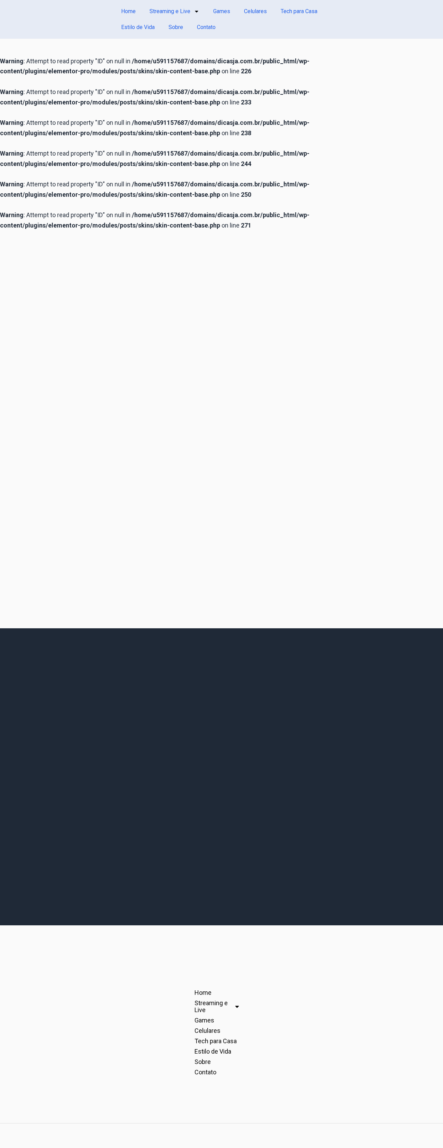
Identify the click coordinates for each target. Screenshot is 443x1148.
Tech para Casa (299, 11)
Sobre (176, 27)
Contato (206, 27)
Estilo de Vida (138, 27)
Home (128, 11)
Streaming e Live (170, 11)
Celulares (255, 11)
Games (221, 11)
